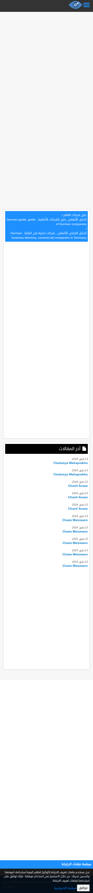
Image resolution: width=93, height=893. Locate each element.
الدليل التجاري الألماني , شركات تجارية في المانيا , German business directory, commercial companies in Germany (49, 235)
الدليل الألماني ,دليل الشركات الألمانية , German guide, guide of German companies (46, 222)
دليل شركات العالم (75, 215)
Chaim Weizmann (75, 520)
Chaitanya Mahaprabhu (70, 463)
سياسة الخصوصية (65, 888)
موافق (83, 888)
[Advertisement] (46, 59)
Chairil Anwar (78, 486)
